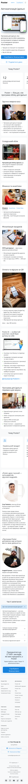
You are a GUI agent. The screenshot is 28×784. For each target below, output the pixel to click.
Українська (14, 762)
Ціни (2, 686)
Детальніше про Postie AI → (11, 379)
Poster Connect (19, 695)
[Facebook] (6, 781)
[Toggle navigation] (25, 2)
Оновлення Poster (6, 693)
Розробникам (15, 777)
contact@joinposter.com (14, 755)
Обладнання (4, 688)
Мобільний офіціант (20, 686)
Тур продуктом (5, 684)
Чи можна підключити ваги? (11, 640)
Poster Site (17, 688)
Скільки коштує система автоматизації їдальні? (10, 628)
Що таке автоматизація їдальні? (12, 607)
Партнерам (18, 714)
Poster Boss (18, 693)
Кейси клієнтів (5, 737)
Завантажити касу (6, 691)
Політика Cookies (14, 773)
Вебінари (3, 712)
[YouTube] (14, 781)
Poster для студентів (6, 721)
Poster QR (17, 684)
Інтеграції (17, 702)
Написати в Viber (15, 752)
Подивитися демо (15, 62)
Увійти (13, 2)
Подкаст (3, 732)
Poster (4, 2)
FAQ (16, 718)
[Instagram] (10, 781)
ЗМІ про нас (18, 712)
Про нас (17, 709)
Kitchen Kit (17, 697)
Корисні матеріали (6, 718)
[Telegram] (21, 781)
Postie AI (17, 700)
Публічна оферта (14, 770)
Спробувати (20, 2)
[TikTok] (18, 781)
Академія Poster (5, 714)
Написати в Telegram (15, 748)
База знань (4, 709)
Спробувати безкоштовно (14, 57)
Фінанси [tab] (5, 208)
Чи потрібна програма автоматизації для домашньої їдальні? (9, 635)
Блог (2, 716)
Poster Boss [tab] (20, 208)
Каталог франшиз (5, 734)
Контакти (17, 716)
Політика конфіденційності (14, 772)
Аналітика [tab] (12, 208)
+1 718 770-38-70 (14, 742)
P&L (16, 691)
